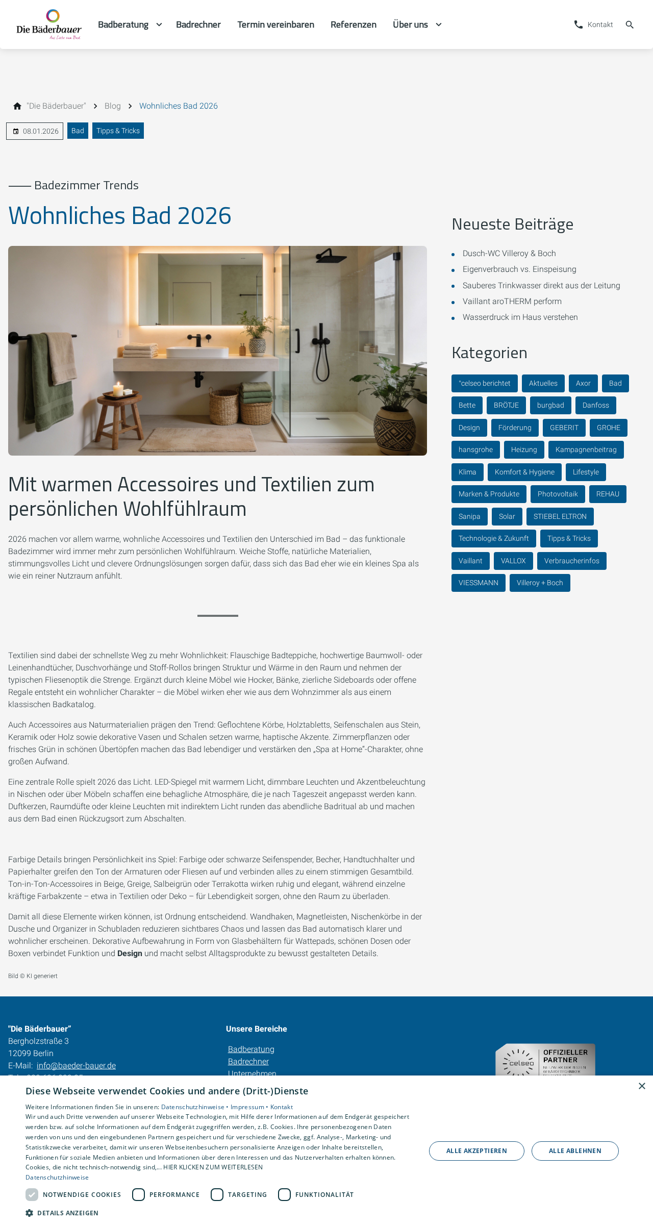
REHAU (607, 494)
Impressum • (250, 1107)
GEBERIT (564, 427)
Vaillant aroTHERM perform (512, 301)
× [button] (641, 1086)
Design (469, 427)
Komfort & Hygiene (525, 472)
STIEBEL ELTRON (560, 516)
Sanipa (470, 516)
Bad (77, 131)
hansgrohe (476, 449)
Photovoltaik (558, 494)
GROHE (608, 427)
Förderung (515, 427)
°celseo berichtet (485, 383)
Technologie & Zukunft (494, 538)
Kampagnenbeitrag (586, 449)
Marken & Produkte (489, 494)
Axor (583, 383)
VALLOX (513, 561)
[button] (220, 1212)
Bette (467, 405)
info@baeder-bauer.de (76, 1065)
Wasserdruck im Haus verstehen (520, 317)
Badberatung (251, 1049)
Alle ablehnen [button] (575, 1150)
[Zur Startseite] (49, 24)
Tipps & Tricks (118, 131)
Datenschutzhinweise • (196, 1107)
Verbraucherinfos (571, 561)
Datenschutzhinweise (57, 1177)
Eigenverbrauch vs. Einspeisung (519, 269)
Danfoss (596, 405)
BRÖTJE (506, 405)
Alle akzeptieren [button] (476, 1150)
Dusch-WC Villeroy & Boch (509, 253)
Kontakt (281, 1107)
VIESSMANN (478, 583)
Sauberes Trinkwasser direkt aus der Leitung (541, 285)
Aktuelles (543, 383)
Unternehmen (252, 1074)
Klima (467, 472)
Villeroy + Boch (540, 583)
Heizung (524, 449)
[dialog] (326, 1150)
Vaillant (471, 561)
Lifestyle (586, 472)
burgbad (550, 405)
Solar (507, 516)
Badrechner (248, 1061)
